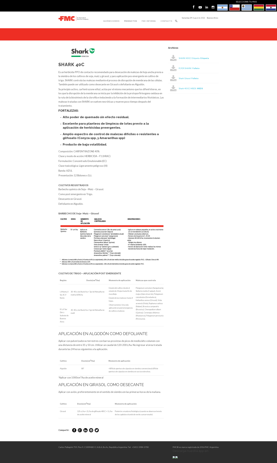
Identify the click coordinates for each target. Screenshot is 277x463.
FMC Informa (149, 21)
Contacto (166, 21)
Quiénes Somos (111, 21)
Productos (130, 21)
